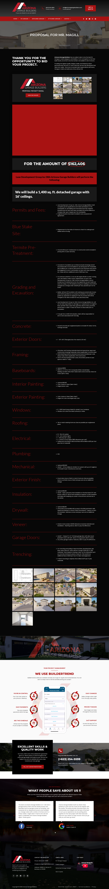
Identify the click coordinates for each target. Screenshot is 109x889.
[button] (53, 832)
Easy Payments (22, 707)
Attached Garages (54, 18)
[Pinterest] (95, 19)
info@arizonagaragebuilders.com (72, 7)
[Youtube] (89, 19)
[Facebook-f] (83, 19)
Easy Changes (91, 693)
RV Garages (24, 18)
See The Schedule (21, 720)
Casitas (66, 18)
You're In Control (21, 693)
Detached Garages (38, 18)
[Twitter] (86, 19)
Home (15, 18)
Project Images (90, 707)
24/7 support (91, 720)
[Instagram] (92, 19)
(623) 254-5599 (50, 7)
